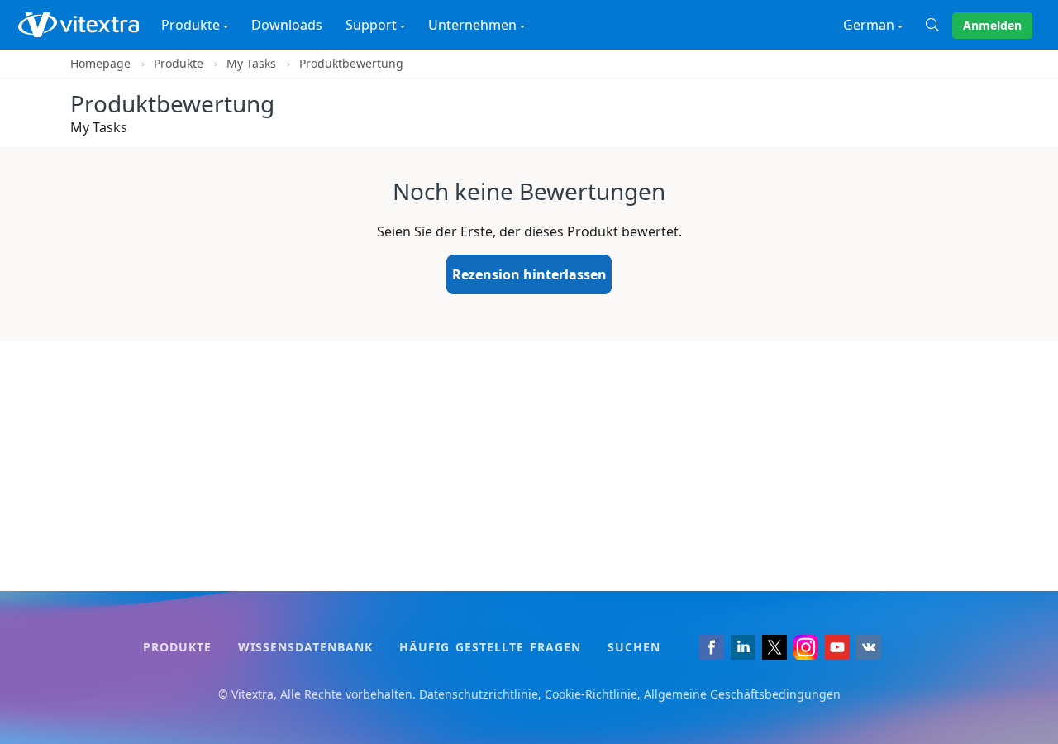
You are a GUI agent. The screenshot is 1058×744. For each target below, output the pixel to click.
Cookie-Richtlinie (591, 694)
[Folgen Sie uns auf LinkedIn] (743, 647)
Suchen (634, 647)
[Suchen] (939, 25)
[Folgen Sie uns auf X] (774, 647)
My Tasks (251, 63)
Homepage (100, 63)
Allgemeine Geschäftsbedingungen (742, 694)
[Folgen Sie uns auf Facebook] (711, 647)
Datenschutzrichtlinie (478, 694)
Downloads (286, 25)
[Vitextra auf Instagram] (806, 647)
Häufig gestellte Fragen (490, 647)
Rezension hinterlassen (529, 274)
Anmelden (992, 25)
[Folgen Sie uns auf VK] (868, 647)
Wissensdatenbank (305, 647)
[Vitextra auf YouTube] (837, 647)
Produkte (178, 63)
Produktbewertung (351, 63)
